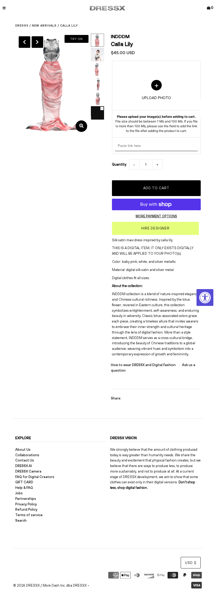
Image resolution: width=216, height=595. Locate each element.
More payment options (156, 216)
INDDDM (120, 36)
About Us (23, 450)
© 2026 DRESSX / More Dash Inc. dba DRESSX (50, 585)
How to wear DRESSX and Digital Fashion (143, 365)
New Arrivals (44, 25)
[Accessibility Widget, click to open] (205, 297)
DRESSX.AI (23, 466)
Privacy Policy (26, 504)
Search (21, 520)
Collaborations (27, 455)
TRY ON (76, 38)
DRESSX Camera (28, 471)
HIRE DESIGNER (155, 228)
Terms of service (29, 515)
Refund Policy (26, 509)
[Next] (37, 42)
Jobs (19, 493)
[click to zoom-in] (81, 126)
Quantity (119, 164)
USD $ (191, 563)
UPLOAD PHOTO (156, 106)
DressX (21, 25)
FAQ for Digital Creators (34, 477)
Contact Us (24, 460)
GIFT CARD (24, 482)
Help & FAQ (24, 488)
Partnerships (25, 499)
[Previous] (24, 42)
